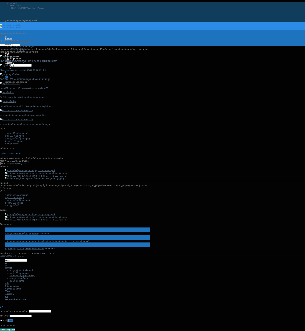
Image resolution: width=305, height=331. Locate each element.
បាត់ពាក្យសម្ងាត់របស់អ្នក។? (9, 325)
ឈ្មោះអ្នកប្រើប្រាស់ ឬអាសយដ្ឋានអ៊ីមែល (14, 311)
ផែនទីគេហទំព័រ (5, 256)
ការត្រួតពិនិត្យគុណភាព (13, 58)
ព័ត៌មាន (7, 291)
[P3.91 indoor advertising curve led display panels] (7, 92)
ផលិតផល (8, 38)
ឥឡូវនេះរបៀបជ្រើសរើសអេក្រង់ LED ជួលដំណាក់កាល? (24, 248)
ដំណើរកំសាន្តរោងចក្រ (12, 286)
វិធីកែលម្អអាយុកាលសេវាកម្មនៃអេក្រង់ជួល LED (21, 233)
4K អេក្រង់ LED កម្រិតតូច (14, 141)
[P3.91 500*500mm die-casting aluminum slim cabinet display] (10, 74)
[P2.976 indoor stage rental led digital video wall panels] (16, 110)
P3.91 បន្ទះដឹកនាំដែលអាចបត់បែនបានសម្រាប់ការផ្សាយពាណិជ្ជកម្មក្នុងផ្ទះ (25, 124)
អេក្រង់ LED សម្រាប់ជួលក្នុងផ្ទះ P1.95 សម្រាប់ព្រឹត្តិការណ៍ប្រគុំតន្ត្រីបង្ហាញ (25, 106)
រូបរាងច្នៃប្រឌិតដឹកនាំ (12, 144)
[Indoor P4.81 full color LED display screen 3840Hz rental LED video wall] (11, 83)
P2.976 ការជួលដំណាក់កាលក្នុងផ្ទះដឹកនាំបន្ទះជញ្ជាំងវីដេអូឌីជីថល (23, 115)
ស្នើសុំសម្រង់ (9, 63)
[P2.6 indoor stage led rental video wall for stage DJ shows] (7, 65)
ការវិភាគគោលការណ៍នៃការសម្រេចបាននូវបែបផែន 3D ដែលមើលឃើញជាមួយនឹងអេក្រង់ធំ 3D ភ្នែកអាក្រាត (42, 241)
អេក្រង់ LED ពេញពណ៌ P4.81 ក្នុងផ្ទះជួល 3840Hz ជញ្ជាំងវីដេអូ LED (24, 88)
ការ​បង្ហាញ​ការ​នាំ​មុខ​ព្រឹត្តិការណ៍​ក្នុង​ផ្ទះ (22, 46)
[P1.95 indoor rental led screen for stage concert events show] (8, 101)
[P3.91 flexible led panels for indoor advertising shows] (16, 120)
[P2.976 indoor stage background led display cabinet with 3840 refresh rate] (8, 56)
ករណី (7, 54)
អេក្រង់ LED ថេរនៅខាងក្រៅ (14, 136)
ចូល (10, 320)
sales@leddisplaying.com (16, 163)
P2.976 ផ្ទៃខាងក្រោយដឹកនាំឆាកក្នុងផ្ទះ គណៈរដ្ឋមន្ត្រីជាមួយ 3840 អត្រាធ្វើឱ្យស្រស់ (29, 61)
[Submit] (10, 68)
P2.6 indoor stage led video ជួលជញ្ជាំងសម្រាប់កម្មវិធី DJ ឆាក (23, 70)
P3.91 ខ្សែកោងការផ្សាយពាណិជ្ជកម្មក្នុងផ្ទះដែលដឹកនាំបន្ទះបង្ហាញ (22, 97)
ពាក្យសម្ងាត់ (4, 316)
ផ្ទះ (6, 265)
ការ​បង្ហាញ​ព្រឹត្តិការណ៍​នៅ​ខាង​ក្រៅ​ (21, 41)
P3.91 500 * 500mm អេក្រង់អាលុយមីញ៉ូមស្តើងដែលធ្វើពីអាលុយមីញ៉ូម (25, 79)
